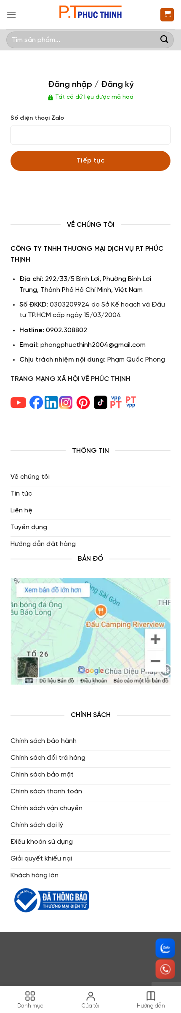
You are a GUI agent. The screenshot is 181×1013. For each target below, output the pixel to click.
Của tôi (90, 1006)
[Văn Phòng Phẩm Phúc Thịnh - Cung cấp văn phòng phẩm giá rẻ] (90, 14)
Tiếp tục (91, 160)
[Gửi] (164, 39)
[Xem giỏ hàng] (167, 15)
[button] (11, 14)
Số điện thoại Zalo (37, 118)
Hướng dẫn (151, 1006)
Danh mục (30, 1006)
